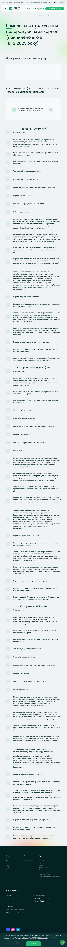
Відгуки (41, 870)
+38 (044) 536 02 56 (41, 898)
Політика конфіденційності (46, 872)
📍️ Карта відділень (47, 2)
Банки (34, 15)
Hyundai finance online (44, 874)
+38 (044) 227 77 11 (41, 901)
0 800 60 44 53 (12, 898)
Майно (7, 863)
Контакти (28, 2)
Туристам (8, 867)
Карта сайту (42, 879)
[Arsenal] (14, 8)
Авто (7, 860)
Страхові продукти (26, 15)
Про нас (4, 2)
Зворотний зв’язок (43, 867)
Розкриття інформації (19, 2)
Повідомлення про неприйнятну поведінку (49, 876)
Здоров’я (8, 865)
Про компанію (42, 860)
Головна (5, 15)
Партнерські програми (11, 870)
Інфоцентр (9, 2)
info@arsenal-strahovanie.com (13, 911)
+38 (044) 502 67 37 (10, 909)
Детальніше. (37, 937)
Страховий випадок (28, 860)
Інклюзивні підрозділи (36, 2)
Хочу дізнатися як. (42, 938)
